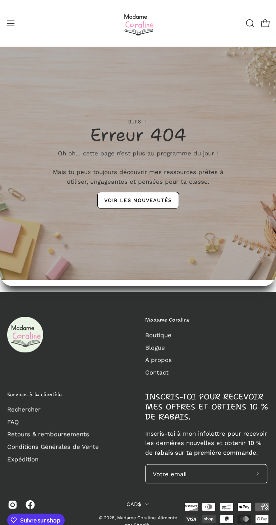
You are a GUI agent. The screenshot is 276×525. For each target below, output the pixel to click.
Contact (157, 372)
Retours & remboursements (48, 434)
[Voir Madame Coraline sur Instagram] (11, 505)
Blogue (155, 347)
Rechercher (24, 409)
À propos (158, 359)
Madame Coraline (167, 320)
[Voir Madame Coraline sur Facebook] (29, 505)
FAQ (13, 421)
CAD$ (133, 504)
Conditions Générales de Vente (53, 446)
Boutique (158, 334)
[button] (249, 23)
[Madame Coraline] (138, 23)
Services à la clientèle (34, 394)
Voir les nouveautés (138, 200)
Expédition (22, 459)
